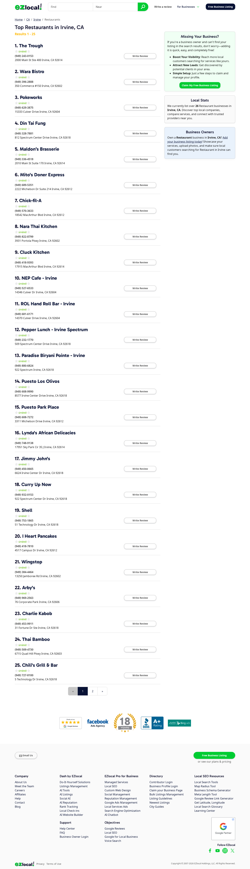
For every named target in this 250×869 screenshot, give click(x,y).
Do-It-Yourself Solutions (75, 782)
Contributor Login (161, 782)
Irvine (37, 19)
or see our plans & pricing (214, 761)
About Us (21, 782)
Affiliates (20, 794)
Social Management (117, 794)
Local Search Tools (206, 782)
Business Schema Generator (212, 790)
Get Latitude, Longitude (209, 802)
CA (28, 19)
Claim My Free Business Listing (200, 85)
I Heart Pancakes (39, 536)
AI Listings (66, 794)
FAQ (62, 832)
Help (18, 798)
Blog (18, 806)
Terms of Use (53, 863)
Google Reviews (115, 828)
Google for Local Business (121, 837)
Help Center (67, 828)
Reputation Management (121, 798)
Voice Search (113, 841)
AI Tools (65, 790)
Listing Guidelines (160, 798)
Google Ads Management (121, 802)
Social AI (65, 798)
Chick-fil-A (30, 200)
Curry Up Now (36, 484)
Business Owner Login (74, 837)
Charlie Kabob (37, 613)
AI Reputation (68, 802)
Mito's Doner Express (42, 174)
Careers (20, 790)
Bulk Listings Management (166, 794)
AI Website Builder (71, 815)
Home (19, 19)
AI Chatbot (111, 815)
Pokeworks (31, 97)
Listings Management (74, 786)
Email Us (28, 755)
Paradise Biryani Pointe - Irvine (53, 355)
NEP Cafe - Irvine (39, 278)
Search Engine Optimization (122, 811)
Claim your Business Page (165, 790)
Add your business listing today (197, 139)
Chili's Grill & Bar (40, 665)
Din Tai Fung (33, 123)
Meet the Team (24, 786)
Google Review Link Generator (214, 798)
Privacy (40, 863)
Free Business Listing (214, 755)
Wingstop (31, 562)
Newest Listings (159, 802)
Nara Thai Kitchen (38, 226)
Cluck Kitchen (34, 252)
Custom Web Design (118, 790)
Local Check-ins (69, 811)
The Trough (31, 45)
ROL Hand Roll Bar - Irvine (48, 303)
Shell (27, 510)
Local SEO (111, 786)
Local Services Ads (116, 806)
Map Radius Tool (205, 786)
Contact (20, 802)
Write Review (140, 56)
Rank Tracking (69, 806)
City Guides (156, 806)
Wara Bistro (32, 71)
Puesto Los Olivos (41, 381)
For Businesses (186, 6)
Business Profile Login (163, 786)
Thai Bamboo (36, 639)
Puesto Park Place (40, 407)
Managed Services (116, 782)
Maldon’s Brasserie (39, 149)
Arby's (28, 587)
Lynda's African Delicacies (49, 433)
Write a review (163, 6)
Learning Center (204, 811)
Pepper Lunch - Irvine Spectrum (54, 329)
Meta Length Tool (205, 794)
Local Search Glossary (208, 806)
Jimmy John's (35, 458)
